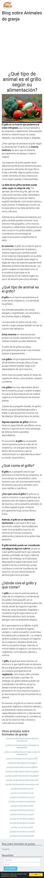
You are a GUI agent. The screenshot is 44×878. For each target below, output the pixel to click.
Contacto (6, 849)
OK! (36, 874)
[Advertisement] (22, 45)
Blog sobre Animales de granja (22, 16)
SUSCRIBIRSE (10, 869)
